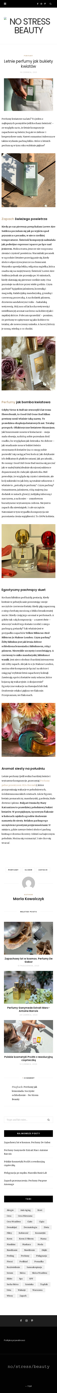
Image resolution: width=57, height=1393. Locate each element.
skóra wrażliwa (39, 1273)
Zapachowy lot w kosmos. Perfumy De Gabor (29, 960)
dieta (46, 1227)
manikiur (11, 1244)
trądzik (44, 1284)
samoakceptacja (34, 1267)
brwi (40, 1210)
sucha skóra (12, 1284)
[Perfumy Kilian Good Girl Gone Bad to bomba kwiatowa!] (28, 363)
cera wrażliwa (14, 1221)
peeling (10, 1256)
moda (40, 1244)
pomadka (39, 1261)
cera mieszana (25, 1216)
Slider (28, 870)
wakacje (22, 1290)
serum (10, 1273)
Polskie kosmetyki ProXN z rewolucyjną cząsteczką (28, 1058)
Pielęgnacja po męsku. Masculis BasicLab (25, 1173)
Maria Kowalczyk (28, 899)
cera (9, 1216)
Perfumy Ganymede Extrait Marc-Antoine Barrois (28, 1009)
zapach (43, 870)
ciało (29, 1221)
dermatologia (30, 1227)
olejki (44, 1250)
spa (20, 1278)
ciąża (41, 1221)
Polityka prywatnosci (14, 1340)
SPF (31, 1278)
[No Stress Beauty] (28, 26)
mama (43, 1239)
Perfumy (28, 56)
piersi (10, 1261)
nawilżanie (12, 1250)
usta (9, 1290)
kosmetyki (40, 1233)
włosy (10, 1296)
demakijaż (12, 1227)
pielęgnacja (41, 1256)
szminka (29, 1284)
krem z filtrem (26, 1239)
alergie (10, 1210)
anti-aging (25, 1210)
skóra (22, 1273)
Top (29, 1386)
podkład (23, 1261)
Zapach (8, 219)
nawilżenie (29, 1250)
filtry (9, 1233)
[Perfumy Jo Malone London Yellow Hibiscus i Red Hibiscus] (28, 551)
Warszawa (37, 1290)
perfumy (13, 870)
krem (9, 1239)
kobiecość (23, 1233)
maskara (26, 1244)
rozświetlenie (13, 1267)
